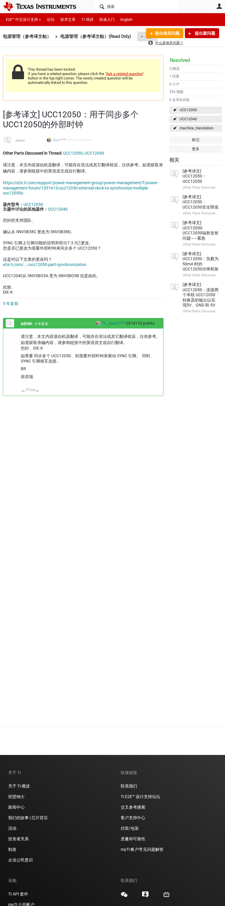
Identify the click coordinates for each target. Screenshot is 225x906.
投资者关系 (18, 838)
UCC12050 (188, 110)
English (126, 19)
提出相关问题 (167, 33)
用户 (219, 6)
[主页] (44, 6)
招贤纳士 (16, 796)
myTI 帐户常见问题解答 (142, 849)
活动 (12, 828)
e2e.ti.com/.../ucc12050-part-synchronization (44, 264)
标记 (196, 140)
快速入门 (107, 19)
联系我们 (129, 786)
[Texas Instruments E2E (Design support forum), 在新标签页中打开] (145, 896)
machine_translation (196, 128)
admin (20, 140)
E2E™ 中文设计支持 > (23, 19)
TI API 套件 (18, 894)
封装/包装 (130, 828)
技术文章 (68, 19)
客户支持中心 (133, 817)
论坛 (50, 19)
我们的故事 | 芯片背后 (28, 817)
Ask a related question (124, 74)
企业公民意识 (20, 860)
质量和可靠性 (133, 838)
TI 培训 (87, 19)
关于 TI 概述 (19, 786)
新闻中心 (16, 807)
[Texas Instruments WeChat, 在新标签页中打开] (124, 896)
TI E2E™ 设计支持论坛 (140, 796)
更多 (196, 149)
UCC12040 (188, 119)
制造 (12, 849)
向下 (37, 391)
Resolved (180, 60)
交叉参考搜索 (133, 807)
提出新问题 (204, 33)
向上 (23, 391)
